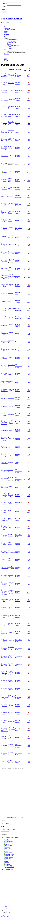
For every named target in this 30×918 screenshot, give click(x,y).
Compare (6, 31)
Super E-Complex (10, 688)
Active (12, 837)
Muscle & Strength (12, 39)
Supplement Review (12, 51)
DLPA (9, 301)
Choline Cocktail (10, 220)
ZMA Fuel (10, 760)
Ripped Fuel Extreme (11, 655)
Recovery (9, 48)
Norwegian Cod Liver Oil (11, 584)
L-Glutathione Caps (11, 438)
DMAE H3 (11, 317)
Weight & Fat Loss (12, 42)
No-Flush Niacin (10, 575)
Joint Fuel (10, 406)
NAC (9, 558)
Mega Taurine (10, 543)
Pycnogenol (11, 632)
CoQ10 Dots (11, 244)
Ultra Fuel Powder (10, 736)
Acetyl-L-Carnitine (10, 91)
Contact (3, 915)
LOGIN (4, 12)
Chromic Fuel (10, 228)
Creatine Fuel (11, 252)
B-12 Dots (10, 155)
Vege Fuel (10, 744)
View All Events (5, 823)
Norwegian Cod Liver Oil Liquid (11, 592)
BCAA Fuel (11, 163)
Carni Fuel (10, 196)
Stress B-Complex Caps (10, 673)
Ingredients (6, 34)
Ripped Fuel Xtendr (11, 664)
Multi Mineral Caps (11, 551)
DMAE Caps (11, 308)
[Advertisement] (7, 792)
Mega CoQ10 (10, 511)
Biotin (9, 171)
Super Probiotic (10, 705)
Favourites (6, 54)
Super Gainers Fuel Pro (11, 697)
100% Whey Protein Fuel (11, 74)
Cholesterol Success (11, 212)
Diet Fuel (10, 293)
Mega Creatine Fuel (11, 519)
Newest (2, 837)
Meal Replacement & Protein (14, 46)
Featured (8, 837)
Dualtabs (10, 324)
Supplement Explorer (9, 29)
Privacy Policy (4, 913)
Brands (5, 32)
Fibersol (10, 357)
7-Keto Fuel (11, 83)
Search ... (3, 22)
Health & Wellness (11, 41)
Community (7, 28)
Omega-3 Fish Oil (10, 608)
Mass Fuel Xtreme (10, 478)
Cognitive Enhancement (13, 45)
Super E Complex (10, 680)
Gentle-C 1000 (10, 373)
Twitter (5, 908)
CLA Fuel (10, 235)
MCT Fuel (10, 487)
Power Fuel (11, 615)
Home (5, 26)
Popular (17, 837)
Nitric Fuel (11, 567)
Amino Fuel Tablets (11, 138)
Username (4, 3)
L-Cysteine (11, 430)
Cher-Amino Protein (11, 204)
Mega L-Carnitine (10, 535)
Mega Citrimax (10, 503)
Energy (9, 44)
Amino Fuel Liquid (11, 130)
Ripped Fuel (11, 640)
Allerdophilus (11, 99)
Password (4, 6)
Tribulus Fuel (11, 721)
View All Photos (5, 831)
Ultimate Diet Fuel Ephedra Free (11, 729)
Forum (5, 35)
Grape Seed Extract (11, 390)
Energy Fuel (11, 349)
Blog (5, 36)
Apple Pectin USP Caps (11, 147)
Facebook (6, 906)
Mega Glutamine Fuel (10, 527)
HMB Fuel (11, 398)
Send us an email (5, 916)
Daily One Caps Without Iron (11, 276)
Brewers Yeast (10, 179)
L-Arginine (11, 414)
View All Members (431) (7, 869)
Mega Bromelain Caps (10, 495)
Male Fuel (10, 462)
